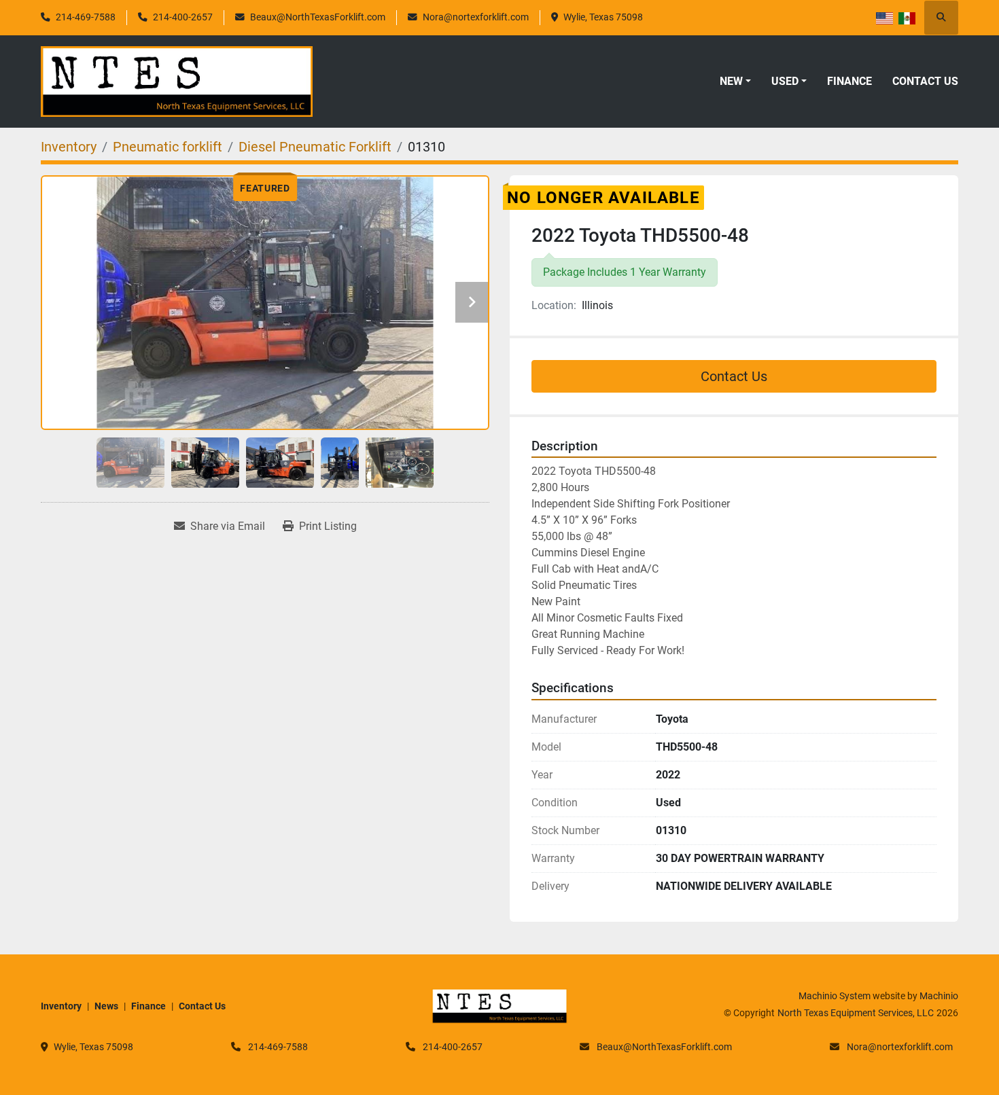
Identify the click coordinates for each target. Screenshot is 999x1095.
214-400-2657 (183, 17)
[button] (735, 81)
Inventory (61, 1006)
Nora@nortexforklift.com (476, 17)
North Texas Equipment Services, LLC (855, 1012)
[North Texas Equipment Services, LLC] (499, 1005)
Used (785, 81)
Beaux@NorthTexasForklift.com (317, 17)
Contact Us (925, 81)
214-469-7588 (86, 17)
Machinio (938, 995)
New (731, 81)
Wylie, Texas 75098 (603, 17)
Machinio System (835, 995)
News (106, 1006)
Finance (849, 81)
